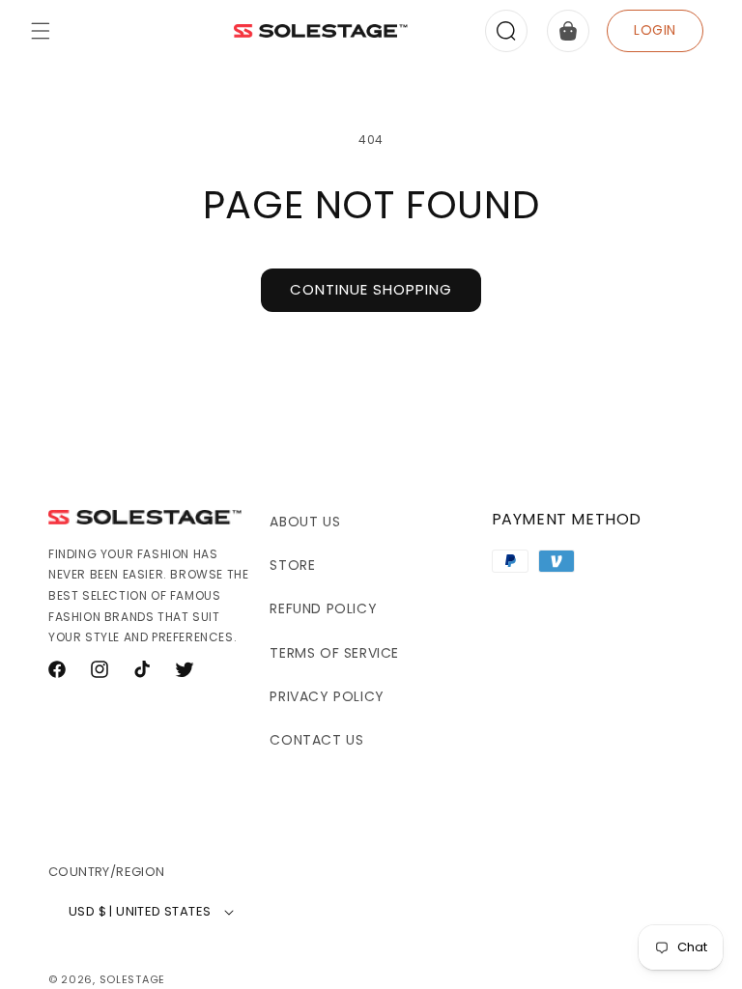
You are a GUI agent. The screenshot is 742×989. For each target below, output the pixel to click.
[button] (40, 31)
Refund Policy (323, 608)
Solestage (132, 979)
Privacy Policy (327, 696)
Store (292, 565)
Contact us (316, 739)
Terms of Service (334, 653)
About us (305, 521)
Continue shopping (371, 289)
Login (655, 30)
